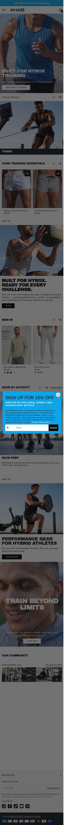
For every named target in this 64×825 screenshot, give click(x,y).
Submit (52, 428)
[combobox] (9, 428)
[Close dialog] (57, 395)
